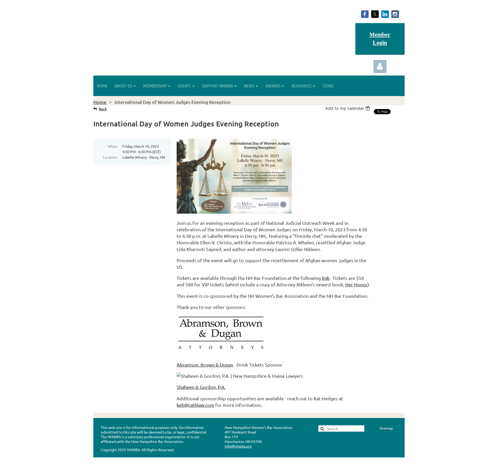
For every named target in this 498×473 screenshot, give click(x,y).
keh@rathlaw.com (195, 405)
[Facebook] (365, 14)
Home (99, 102)
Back (103, 108)
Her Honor (356, 284)
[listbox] (348, 108)
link (325, 278)
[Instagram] (395, 14)
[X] (375, 14)
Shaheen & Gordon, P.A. (201, 387)
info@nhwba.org (238, 446)
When (112, 146)
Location (110, 157)
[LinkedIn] (385, 14)
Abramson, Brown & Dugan (205, 364)
